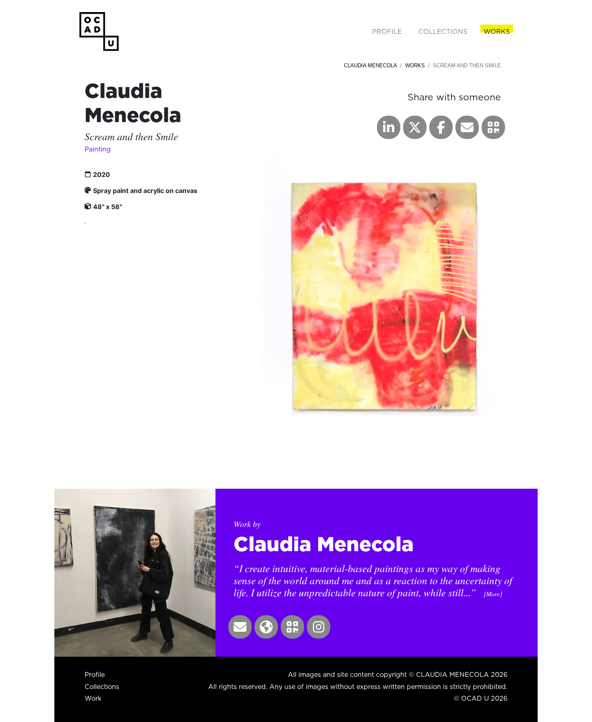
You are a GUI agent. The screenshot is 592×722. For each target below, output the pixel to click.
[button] (493, 127)
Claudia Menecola (370, 65)
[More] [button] (493, 593)
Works (415, 65)
